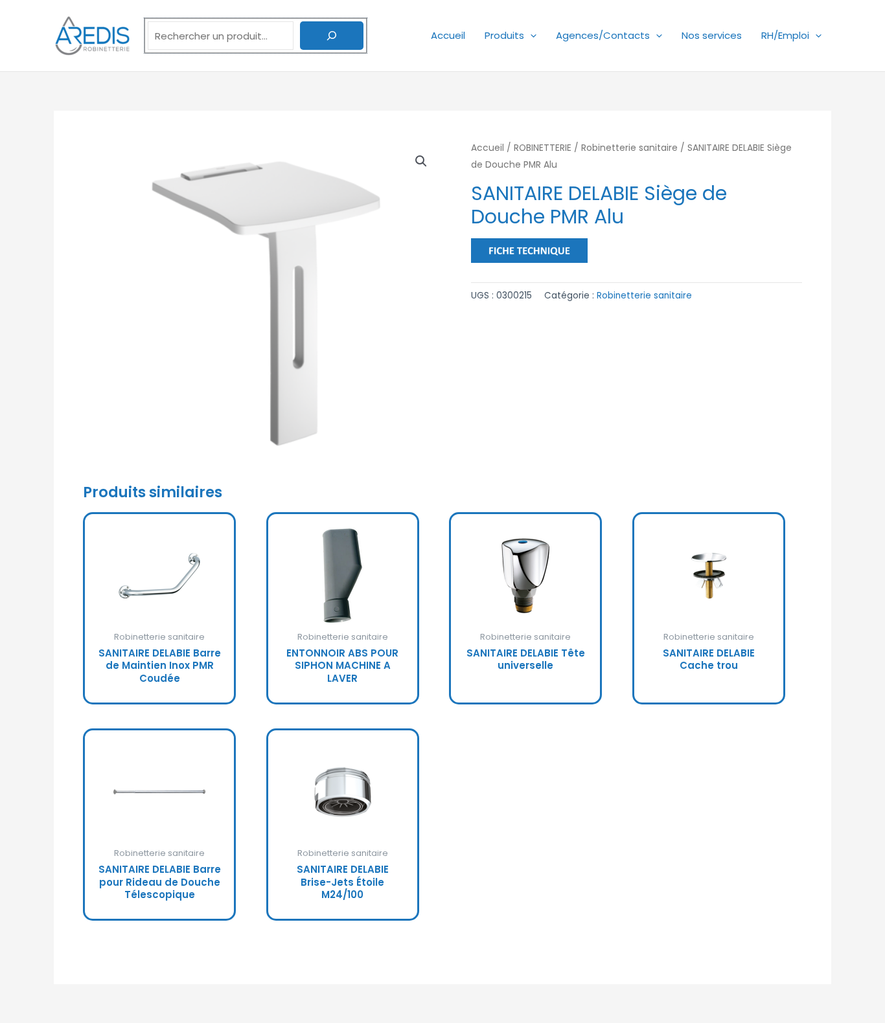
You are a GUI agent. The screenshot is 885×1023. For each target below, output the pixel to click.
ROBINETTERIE (542, 148)
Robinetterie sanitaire (629, 148)
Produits (504, 35)
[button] (530, 35)
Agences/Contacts (603, 35)
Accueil (448, 35)
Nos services (712, 35)
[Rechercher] (331, 35)
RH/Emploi (785, 35)
